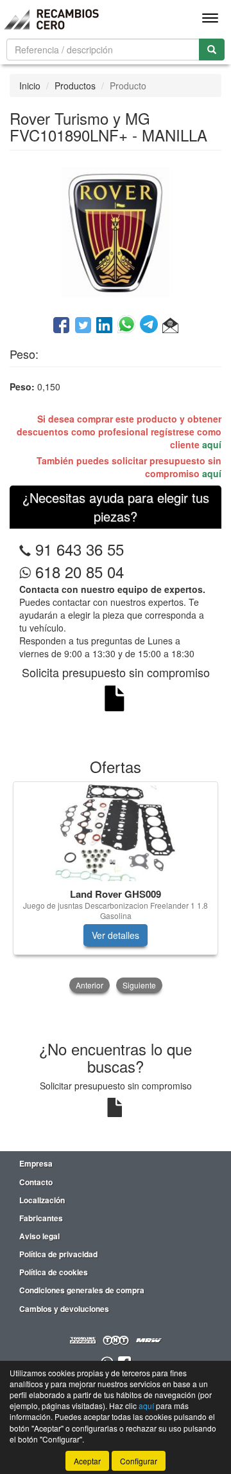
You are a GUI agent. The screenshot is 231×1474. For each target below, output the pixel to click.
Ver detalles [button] (115, 935)
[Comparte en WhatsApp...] (128, 326)
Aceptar (87, 1460)
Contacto (36, 1182)
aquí (211, 444)
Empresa (36, 1163)
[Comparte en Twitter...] (83, 326)
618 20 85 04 (77, 571)
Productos (75, 85)
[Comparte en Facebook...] (61, 326)
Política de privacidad (58, 1254)
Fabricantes (41, 1218)
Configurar (138, 1460)
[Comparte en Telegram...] (151, 326)
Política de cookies (53, 1272)
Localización (42, 1200)
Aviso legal (39, 1236)
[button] (170, 326)
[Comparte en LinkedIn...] (104, 326)
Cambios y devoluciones (64, 1309)
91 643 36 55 (79, 549)
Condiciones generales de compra (81, 1290)
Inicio (29, 85)
